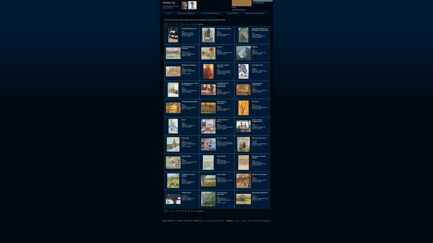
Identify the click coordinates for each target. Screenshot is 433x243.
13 (195, 24)
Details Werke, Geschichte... (255, 13)
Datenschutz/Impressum (262, 221)
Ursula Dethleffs (258, 3)
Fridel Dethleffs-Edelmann (210, 13)
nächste (200, 24)
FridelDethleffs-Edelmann (239, 8)
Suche (250, 221)
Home (168, 13)
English (236, 221)
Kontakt (244, 221)
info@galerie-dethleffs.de (215, 221)
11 (189, 24)
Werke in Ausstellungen (185, 13)
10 (186, 24)
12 (192, 24)
